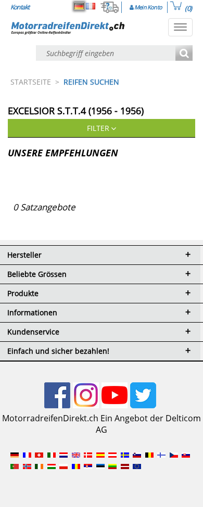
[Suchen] (184, 53)
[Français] (90, 6)
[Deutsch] (79, 6)
